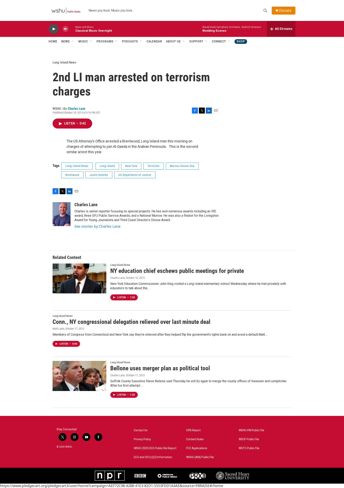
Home (53, 41)
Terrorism (154, 166)
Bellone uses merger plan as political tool (160, 368)
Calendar (154, 41)
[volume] (65, 28)
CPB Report (193, 430)
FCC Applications (196, 448)
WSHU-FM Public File (251, 430)
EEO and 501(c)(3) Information (153, 457)
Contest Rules (195, 439)
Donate (285, 10)
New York (131, 166)
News (65, 41)
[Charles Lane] (61, 214)
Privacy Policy (142, 439)
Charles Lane (76, 109)
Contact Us (141, 430)
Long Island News (64, 62)
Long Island (107, 166)
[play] (53, 29)
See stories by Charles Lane (97, 226)
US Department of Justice (134, 174)
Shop (240, 41)
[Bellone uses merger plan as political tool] (79, 376)
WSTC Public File (249, 448)
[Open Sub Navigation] (72, 41)
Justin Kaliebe (99, 174)
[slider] (71, 29)
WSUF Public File (249, 439)
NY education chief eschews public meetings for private (177, 270)
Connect (219, 41)
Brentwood (72, 174)
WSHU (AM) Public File (200, 457)
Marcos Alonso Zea (182, 166)
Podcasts (130, 41)
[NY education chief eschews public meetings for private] (79, 278)
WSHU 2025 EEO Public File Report (155, 448)
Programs (105, 41)
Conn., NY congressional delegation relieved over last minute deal (131, 321)
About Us (173, 41)
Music (83, 41)
